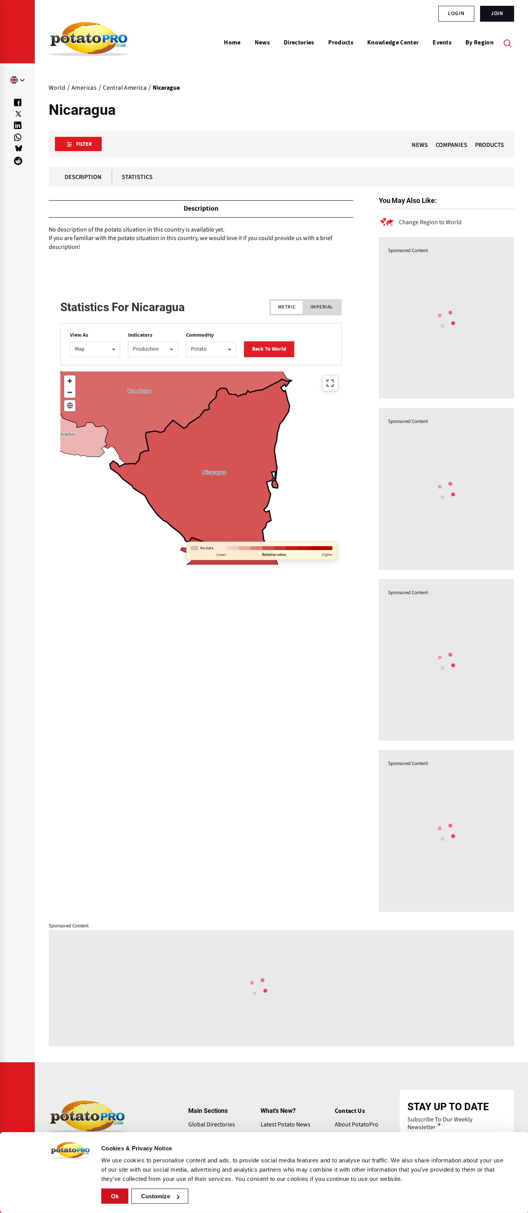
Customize (155, 1196)
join (497, 13)
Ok (115, 1196)
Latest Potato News (285, 1124)
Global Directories (211, 1124)
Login (456, 13)
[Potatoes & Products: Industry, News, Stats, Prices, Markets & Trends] (89, 42)
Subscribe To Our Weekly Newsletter (439, 1123)
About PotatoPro (356, 1124)
